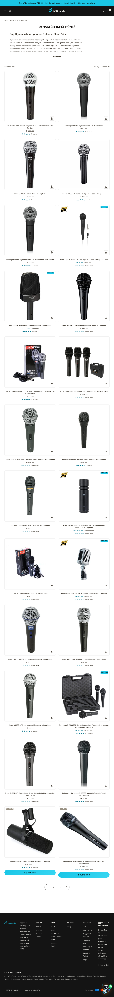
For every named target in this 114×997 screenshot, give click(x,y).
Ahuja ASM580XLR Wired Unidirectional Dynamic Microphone (30, 459)
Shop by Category (55, 931)
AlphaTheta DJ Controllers (27, 976)
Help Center (87, 930)
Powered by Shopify (32, 990)
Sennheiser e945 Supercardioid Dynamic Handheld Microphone (84, 862)
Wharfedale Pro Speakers (54, 979)
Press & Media (39, 935)
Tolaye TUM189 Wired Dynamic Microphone (30, 593)
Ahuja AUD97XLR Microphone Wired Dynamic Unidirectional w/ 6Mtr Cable (30, 794)
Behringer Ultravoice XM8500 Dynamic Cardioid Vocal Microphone (84, 794)
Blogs (85, 960)
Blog (69, 927)
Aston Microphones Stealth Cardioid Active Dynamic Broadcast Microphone (84, 526)
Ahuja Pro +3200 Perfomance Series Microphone (30, 525)
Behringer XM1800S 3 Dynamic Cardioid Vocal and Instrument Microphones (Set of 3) (84, 726)
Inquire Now (30, 872)
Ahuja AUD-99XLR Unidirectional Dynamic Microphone (84, 459)
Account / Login (55, 944)
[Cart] (108, 11)
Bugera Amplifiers (71, 979)
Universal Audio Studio (35, 979)
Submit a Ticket (86, 954)
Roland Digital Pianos (84, 976)
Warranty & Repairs (87, 948)
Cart (53, 927)
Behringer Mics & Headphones (64, 976)
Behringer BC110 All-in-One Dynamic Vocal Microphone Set (84, 260)
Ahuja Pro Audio (10, 976)
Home (6, 20)
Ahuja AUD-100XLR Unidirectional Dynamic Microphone (84, 659)
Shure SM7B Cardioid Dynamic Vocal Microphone (30, 861)
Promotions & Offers (56, 938)
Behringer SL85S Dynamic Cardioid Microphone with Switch (30, 260)
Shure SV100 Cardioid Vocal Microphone (30, 194)
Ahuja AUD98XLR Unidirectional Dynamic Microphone (30, 725)
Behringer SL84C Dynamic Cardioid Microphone (84, 126)
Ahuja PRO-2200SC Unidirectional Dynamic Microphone (30, 659)
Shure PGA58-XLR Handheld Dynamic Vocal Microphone (84, 325)
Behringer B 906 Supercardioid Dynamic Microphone (30, 325)
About (38, 927)
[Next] (66, 887)
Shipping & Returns (87, 935)
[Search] (10, 11)
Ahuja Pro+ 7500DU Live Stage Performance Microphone (84, 593)
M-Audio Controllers (18, 979)
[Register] (106, 965)
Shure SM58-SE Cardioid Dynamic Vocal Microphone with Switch (30, 127)
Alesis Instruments (45, 976)
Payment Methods (86, 941)
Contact (39, 930)
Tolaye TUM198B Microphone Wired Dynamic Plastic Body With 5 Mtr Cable (30, 392)
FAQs (85, 927)
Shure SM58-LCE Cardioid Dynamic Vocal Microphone (84, 194)
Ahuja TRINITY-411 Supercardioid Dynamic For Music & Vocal (84, 391)
